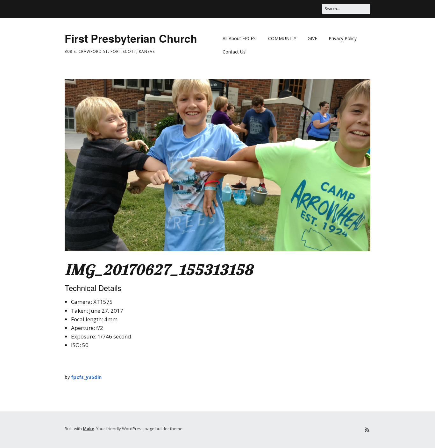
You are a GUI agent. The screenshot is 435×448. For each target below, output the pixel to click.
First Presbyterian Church (131, 38)
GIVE (312, 38)
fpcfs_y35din (86, 377)
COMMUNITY (282, 38)
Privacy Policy (343, 38)
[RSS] (366, 429)
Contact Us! (234, 52)
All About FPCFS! (240, 38)
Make (88, 428)
